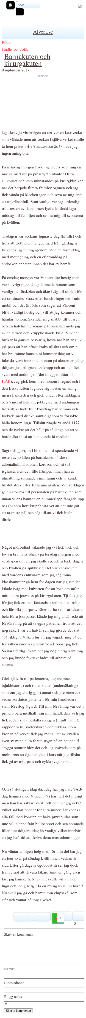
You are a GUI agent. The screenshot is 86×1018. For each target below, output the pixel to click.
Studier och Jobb (15, 49)
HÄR (6, 381)
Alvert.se (43, 31)
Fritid (6, 42)
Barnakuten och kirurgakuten (27, 59)
